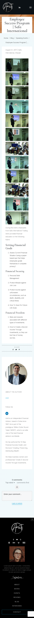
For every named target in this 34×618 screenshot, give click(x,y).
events (17, 593)
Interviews (17, 606)
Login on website (17, 503)
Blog (17, 601)
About (17, 584)
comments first (23, 482)
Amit (7, 398)
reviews (17, 597)
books (17, 589)
